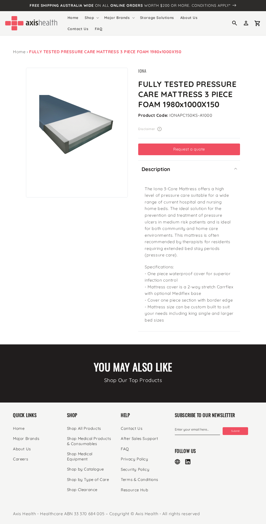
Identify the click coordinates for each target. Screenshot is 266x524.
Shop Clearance (82, 489)
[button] (91, 17)
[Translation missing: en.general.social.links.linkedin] (187, 461)
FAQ (125, 448)
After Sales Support (139, 438)
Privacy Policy (134, 459)
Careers (20, 459)
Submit (235, 431)
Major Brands (26, 438)
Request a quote (189, 149)
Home (19, 51)
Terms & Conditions (139, 479)
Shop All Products (84, 428)
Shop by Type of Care (88, 479)
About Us (22, 448)
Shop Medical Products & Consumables (89, 441)
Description (156, 169)
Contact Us (131, 428)
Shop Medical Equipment (79, 456)
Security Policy (135, 469)
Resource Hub (134, 489)
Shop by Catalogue (85, 469)
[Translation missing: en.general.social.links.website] (177, 461)
